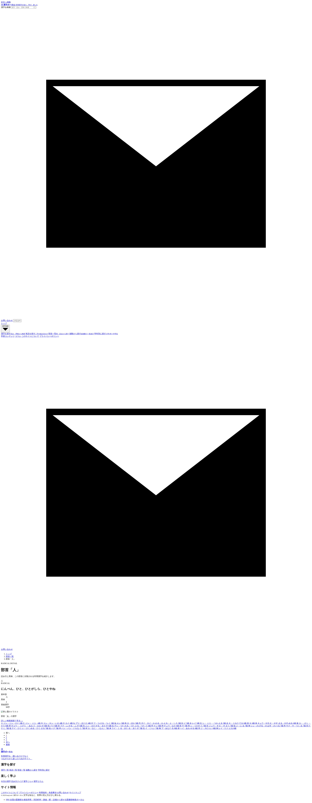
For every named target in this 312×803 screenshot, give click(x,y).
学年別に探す (44, 770)
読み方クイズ (17, 781)
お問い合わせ (63, 793)
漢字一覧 (5, 770)
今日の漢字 (6, 781)
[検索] (35, 7)
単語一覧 (13, 770)
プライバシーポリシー (49, 336)
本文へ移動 (6, 2)
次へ (8, 742)
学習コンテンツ (8, 336)
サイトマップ (75, 793)
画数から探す (32, 770)
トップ (4, 323)
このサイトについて (30, 336)
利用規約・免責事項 (48, 793)
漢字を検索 (6, 7)
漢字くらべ (28, 781)
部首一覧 (10, 656)
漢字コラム (38, 781)
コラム (18, 336)
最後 (8, 745)
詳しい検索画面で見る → (12, 721)
